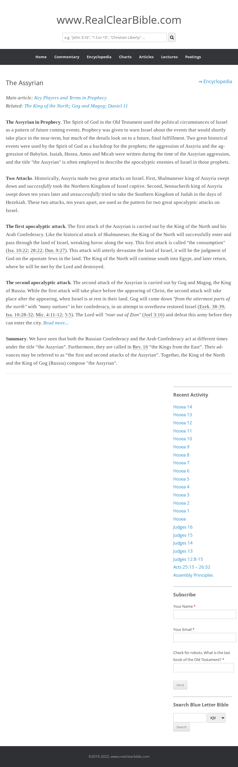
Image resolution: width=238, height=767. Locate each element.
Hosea (179, 519)
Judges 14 (183, 543)
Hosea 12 (182, 423)
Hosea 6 (181, 471)
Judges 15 (183, 535)
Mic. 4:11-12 (49, 314)
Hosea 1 (181, 511)
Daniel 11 (118, 106)
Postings (193, 56)
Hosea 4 (181, 487)
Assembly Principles (193, 575)
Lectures (169, 56)
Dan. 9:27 (55, 250)
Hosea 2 (181, 503)
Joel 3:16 (153, 314)
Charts (125, 56)
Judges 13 (183, 551)
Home (41, 56)
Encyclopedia (99, 56)
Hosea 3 (181, 495)
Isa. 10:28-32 (19, 314)
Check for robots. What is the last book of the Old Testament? (201, 656)
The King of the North (46, 106)
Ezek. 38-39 (211, 306)
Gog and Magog (88, 106)
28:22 (36, 250)
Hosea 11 (182, 431)
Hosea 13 (182, 415)
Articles (146, 56)
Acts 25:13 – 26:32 (191, 567)
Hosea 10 (182, 439)
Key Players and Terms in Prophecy (70, 98)
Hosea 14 (182, 407)
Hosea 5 (181, 479)
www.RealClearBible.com (119, 19)
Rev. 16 (140, 347)
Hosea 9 (181, 447)
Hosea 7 (181, 463)
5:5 (68, 314)
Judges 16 (183, 527)
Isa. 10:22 (18, 250)
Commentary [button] (66, 56)
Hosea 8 (181, 455)
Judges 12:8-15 (188, 559)
